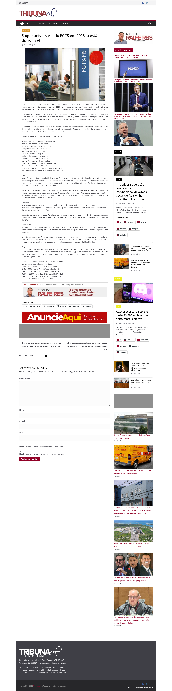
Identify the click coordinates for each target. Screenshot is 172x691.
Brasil (118, 307)
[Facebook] (143, 3)
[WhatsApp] (151, 3)
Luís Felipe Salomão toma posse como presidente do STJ (141, 382)
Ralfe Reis (37, 45)
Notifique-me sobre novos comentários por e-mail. (41, 446)
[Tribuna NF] (39, 12)
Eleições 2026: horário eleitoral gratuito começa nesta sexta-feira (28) (130, 56)
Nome (22, 410)
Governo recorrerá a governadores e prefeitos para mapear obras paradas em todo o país (43, 345)
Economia (26, 30)
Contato (64, 23)
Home (25, 285)
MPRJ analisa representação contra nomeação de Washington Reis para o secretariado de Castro (86, 346)
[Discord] (133, 293)
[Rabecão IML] (121, 265)
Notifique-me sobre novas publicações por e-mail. (41, 454)
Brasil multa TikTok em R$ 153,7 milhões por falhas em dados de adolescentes (140, 367)
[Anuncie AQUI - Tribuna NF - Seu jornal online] (64, 314)
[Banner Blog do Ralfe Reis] (133, 37)
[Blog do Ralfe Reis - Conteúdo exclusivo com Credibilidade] (65, 288)
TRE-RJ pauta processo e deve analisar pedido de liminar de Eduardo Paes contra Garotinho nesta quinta (132, 116)
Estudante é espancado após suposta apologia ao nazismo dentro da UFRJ (141, 248)
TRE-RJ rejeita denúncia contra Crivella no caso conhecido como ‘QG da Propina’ (133, 80)
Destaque (52, 23)
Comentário (25, 378)
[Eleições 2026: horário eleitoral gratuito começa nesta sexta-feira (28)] (133, 60)
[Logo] (40, 647)
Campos (41, 23)
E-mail (22, 421)
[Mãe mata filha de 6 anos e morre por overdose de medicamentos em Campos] (133, 446)
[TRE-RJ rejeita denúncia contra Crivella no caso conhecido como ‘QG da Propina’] (133, 85)
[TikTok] (121, 368)
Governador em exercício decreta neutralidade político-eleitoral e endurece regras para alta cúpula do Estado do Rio (132, 620)
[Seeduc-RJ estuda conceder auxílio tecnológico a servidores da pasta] (133, 413)
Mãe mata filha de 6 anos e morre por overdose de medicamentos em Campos (141, 263)
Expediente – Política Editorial (143, 687)
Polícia (119, 180)
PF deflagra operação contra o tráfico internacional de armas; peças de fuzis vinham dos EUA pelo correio (132, 192)
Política (30, 23)
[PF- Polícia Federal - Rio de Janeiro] (133, 166)
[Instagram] (147, 3)
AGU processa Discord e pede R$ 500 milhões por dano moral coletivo (132, 315)
